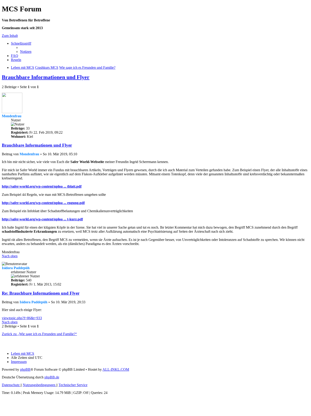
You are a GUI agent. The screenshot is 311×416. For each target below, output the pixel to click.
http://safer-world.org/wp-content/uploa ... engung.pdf (43, 203)
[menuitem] (25, 52)
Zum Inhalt (10, 36)
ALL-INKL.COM (115, 369)
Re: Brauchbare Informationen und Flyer (40, 293)
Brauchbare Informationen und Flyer (45, 77)
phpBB (25, 369)
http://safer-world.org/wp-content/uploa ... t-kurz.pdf (42, 219)
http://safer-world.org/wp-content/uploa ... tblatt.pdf (42, 186)
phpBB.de (51, 377)
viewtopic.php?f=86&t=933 (22, 318)
